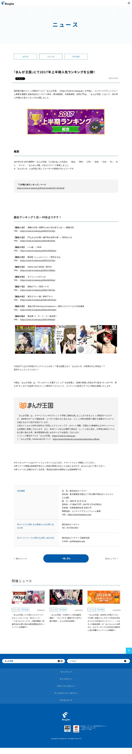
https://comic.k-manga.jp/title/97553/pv (37, 231)
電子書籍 (76, 56)
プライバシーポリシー (66, 686)
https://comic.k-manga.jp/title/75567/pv (37, 290)
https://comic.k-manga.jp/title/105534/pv (38, 309)
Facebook (63, 661)
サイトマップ (66, 672)
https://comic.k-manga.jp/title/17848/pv (37, 270)
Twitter (60, 661)
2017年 (25, 56)
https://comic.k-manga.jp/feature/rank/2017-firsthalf (40, 188)
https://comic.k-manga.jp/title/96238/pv (37, 240)
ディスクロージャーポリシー (66, 693)
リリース (50, 56)
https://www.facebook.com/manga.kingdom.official (76, 439)
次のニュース (110, 558)
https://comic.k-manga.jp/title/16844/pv (37, 319)
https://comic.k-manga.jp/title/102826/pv (38, 250)
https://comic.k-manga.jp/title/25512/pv (37, 260)
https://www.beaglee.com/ (79, 514)
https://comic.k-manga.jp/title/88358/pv (37, 280)
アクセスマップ (66, 700)
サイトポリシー (66, 679)
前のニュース (21, 558)
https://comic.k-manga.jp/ (63, 435)
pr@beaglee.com (77, 541)
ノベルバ (73, 661)
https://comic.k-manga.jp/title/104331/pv (38, 299)
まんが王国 (9, 661)
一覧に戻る (66, 558)
